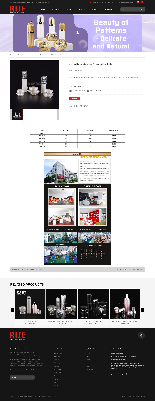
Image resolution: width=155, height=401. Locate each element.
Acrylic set (33, 54)
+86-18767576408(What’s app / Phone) (103, 2)
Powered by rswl (126, 396)
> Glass (55, 382)
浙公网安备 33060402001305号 (48, 396)
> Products (88, 356)
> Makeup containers (59, 376)
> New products (57, 353)
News (81, 9)
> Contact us (89, 369)
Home (43, 9)
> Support (88, 366)
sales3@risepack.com (127, 2)
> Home (87, 353)
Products (55, 9)
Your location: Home (16, 54)
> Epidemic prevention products (62, 363)
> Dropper (55, 379)
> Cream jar (56, 366)
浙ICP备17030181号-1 (139, 396)
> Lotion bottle (57, 369)
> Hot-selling (56, 356)
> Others (55, 385)
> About (87, 359)
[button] (58, 114)
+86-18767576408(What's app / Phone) (123, 356)
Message (74, 98)
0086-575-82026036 (96, 91)
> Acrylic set (56, 359)
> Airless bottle (57, 372)
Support (94, 9)
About (69, 9)
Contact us (109, 9)
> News (87, 363)
